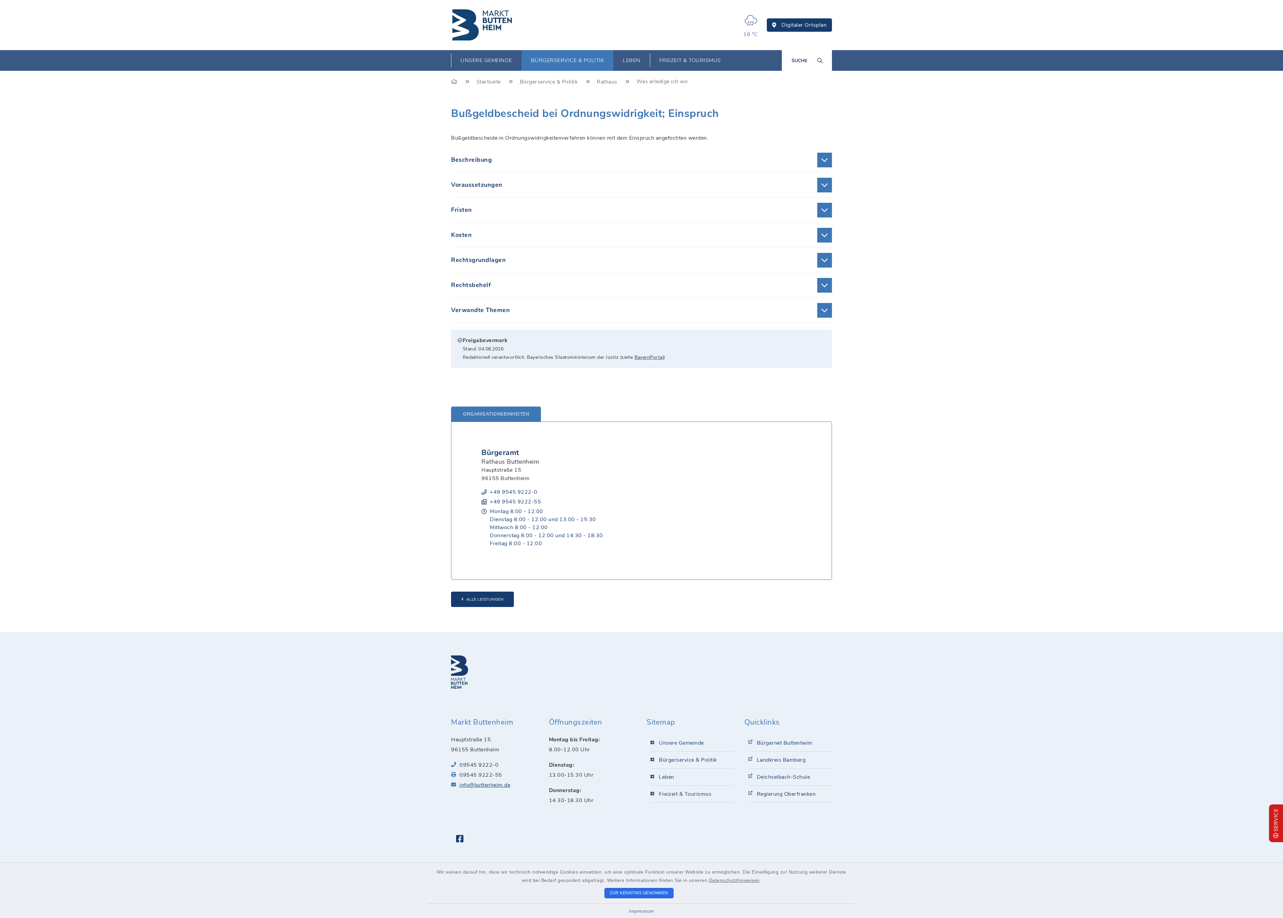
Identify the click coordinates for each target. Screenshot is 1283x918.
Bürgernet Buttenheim (785, 743)
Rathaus (608, 82)
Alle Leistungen (485, 599)
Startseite (489, 82)
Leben (666, 777)
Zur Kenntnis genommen (639, 893)
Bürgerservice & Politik (549, 82)
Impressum (641, 911)
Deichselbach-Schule (783, 777)
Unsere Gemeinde (681, 743)
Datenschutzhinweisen (734, 880)
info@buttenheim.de (484, 785)
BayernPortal (649, 357)
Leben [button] (631, 60)
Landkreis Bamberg (781, 760)
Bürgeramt (500, 453)
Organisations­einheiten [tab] (496, 414)
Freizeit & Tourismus (685, 794)
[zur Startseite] (482, 25)
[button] (641, 160)
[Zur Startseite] (455, 82)
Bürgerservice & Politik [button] (567, 60)
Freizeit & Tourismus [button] (690, 60)
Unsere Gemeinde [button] (486, 60)
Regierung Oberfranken (786, 794)
